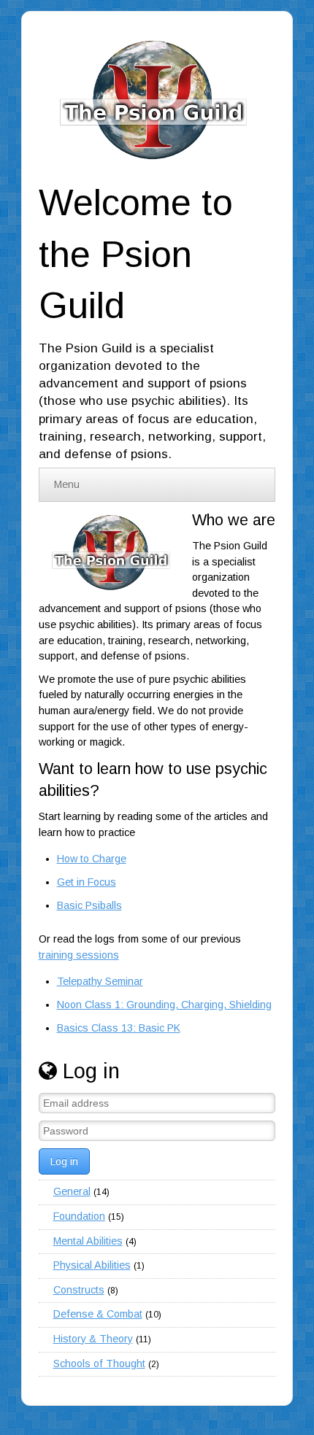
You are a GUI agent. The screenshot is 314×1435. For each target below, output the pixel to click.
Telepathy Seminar (100, 981)
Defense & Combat (97, 1314)
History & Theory (93, 1339)
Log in (64, 1161)
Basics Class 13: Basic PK (118, 1028)
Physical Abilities (92, 1265)
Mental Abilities (88, 1241)
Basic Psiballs (89, 905)
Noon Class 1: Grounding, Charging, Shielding (164, 1004)
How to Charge (91, 859)
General (72, 1191)
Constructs (78, 1290)
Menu (67, 484)
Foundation (79, 1216)
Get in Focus (86, 882)
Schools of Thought (99, 1363)
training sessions (79, 955)
